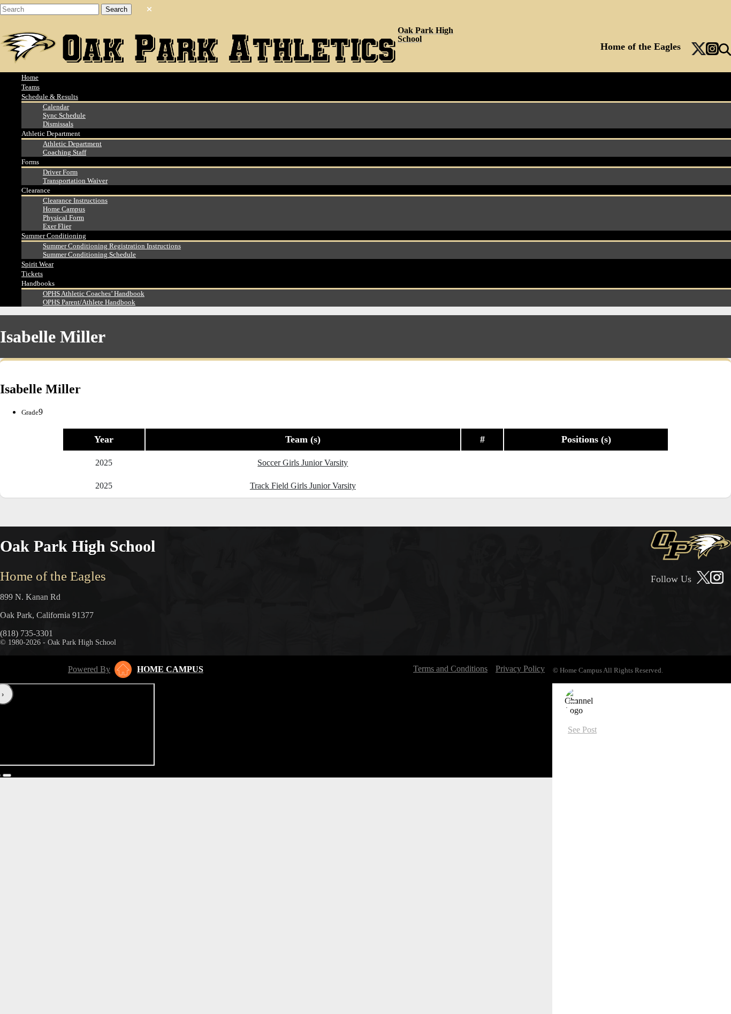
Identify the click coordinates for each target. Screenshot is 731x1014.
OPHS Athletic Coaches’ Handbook (93, 293)
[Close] (573, 701)
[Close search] (149, 7)
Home (30, 77)
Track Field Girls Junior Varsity (303, 485)
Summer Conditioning (53, 236)
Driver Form (60, 172)
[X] (698, 49)
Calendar (56, 107)
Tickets (32, 274)
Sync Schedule (64, 115)
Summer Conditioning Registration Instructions (112, 246)
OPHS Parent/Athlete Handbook (89, 302)
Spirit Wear (37, 264)
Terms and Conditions (450, 668)
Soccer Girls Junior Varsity (302, 462)
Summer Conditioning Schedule (89, 254)
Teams (30, 87)
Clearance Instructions (75, 200)
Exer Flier (57, 226)
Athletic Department (72, 144)
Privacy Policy (520, 668)
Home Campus (64, 209)
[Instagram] (712, 49)
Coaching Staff (64, 152)
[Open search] (725, 49)
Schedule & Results (49, 97)
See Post (582, 729)
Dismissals (58, 124)
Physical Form (63, 218)
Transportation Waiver (75, 181)
